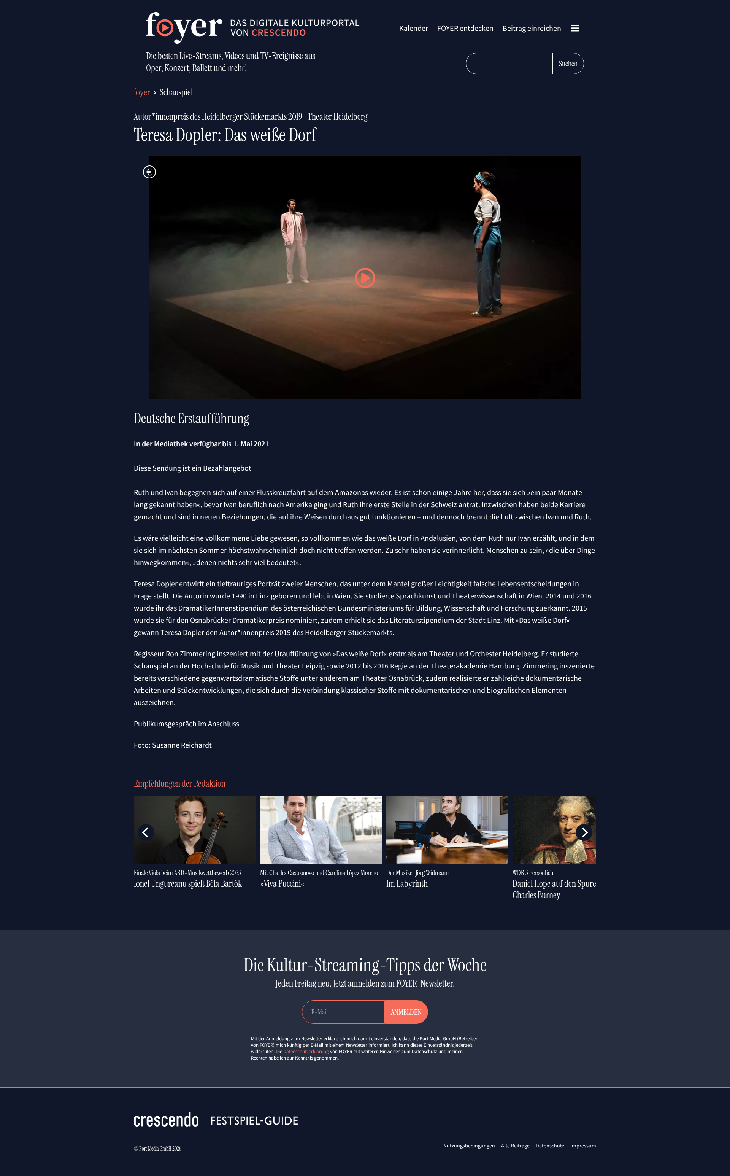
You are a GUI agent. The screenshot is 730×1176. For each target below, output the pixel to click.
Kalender (413, 28)
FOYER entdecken (465, 28)
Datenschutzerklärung (306, 1051)
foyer (142, 92)
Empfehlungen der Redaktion (179, 783)
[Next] (584, 832)
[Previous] (146, 832)
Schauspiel (176, 92)
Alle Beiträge (515, 1145)
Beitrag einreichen (532, 28)
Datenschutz (550, 1145)
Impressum (583, 1145)
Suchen (568, 63)
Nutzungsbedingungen (469, 1145)
